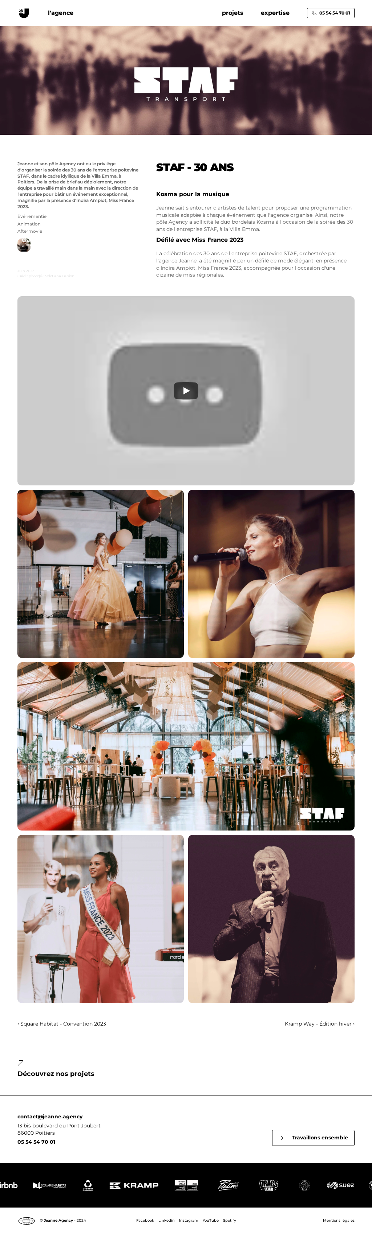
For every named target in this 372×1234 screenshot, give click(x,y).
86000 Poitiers (36, 1133)
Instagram (188, 1220)
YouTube (211, 1220)
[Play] (186, 390)
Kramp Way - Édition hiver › (320, 1023)
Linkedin (166, 1220)
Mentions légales (339, 1220)
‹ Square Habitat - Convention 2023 (61, 1023)
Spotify (229, 1220)
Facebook (145, 1220)
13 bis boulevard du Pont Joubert (59, 1125)
